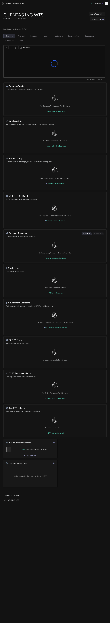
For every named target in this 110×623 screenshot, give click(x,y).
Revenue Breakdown (18, 233)
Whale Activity (16, 121)
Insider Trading (15, 158)
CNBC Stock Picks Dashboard (55, 398)
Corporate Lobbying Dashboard (56, 221)
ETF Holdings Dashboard (56, 433)
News (21, 40)
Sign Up (24, 449)
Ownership (9, 40)
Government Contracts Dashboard (56, 328)
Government (89, 36)
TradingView (100, 79)
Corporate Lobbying (18, 196)
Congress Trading (17, 86)
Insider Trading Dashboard (55, 183)
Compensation (73, 36)
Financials (21, 36)
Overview (9, 36)
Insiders (46, 36)
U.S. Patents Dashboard (55, 293)
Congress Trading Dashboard (55, 111)
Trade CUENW (96, 19)
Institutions (58, 36)
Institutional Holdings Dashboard (55, 146)
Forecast (33, 36)
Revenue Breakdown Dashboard (56, 258)
